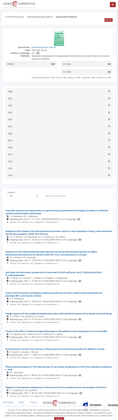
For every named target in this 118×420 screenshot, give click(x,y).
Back (109, 20)
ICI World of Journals (14, 16)
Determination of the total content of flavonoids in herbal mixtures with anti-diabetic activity (55, 349)
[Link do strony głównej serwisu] (19, 4)
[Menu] (113, 4)
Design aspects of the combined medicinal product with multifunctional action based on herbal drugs (59, 313)
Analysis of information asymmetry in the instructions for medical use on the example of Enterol (56, 387)
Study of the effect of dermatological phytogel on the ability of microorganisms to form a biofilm (56, 331)
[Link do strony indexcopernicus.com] (59, 403)
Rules (21, 402)
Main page (8, 402)
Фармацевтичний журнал (40, 16)
